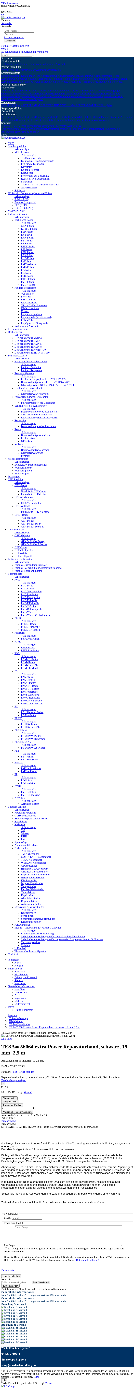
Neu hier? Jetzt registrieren (15, 45)
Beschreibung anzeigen (13, 1080)
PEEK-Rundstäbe (30, 626)
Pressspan (26, 296)
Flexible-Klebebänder (41, 96)
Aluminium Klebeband (26, 845)
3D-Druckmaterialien (12, 117)
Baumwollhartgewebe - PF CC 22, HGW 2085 (45, 382)
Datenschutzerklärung (87, 1260)
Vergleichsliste (10, 1101)
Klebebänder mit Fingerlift (29, 99)
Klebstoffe (84, 117)
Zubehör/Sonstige (17, 806)
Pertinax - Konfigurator (13, 84)
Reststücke (17, 81)
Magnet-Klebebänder (32, 883)
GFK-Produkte (16, 529)
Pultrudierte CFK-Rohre (33, 494)
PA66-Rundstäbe (30, 694)
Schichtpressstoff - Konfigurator (18, 75)
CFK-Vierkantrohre (24, 497)
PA (37, 105)
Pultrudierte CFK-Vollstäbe (35, 511)
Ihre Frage (9, 1245)
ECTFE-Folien (29, 228)
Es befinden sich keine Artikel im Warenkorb (24, 51)
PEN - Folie (27, 320)
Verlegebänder (22, 96)
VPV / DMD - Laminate (34, 305)
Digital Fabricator (23, 1009)
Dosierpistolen (28, 912)
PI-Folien (26, 261)
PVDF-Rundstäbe (30, 795)
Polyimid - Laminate (31, 314)
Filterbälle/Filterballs (25, 812)
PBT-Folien (27, 240)
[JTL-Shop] (7, 1386)
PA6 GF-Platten (29, 685)
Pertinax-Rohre (29, 438)
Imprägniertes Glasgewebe (35, 323)
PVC (4, 105)
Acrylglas (107, 105)
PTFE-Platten (28, 647)
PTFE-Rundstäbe (30, 650)
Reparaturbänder (108, 96)
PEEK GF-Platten (30, 629)
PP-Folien (26, 270)
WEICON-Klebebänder (64, 90)
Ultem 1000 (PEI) (23, 208)
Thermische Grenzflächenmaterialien (74, 120)
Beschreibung (8, 1121)
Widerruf (19, 1001)
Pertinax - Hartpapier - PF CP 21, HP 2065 (43, 379)
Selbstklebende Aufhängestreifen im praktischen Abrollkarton (53, 936)
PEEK (10, 105)
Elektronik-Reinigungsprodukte (39, 117)
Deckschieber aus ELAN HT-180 (32, 352)
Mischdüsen (27, 915)
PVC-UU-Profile (30, 603)
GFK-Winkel (21, 553)
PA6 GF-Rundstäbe (31, 700)
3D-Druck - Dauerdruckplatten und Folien (30, 193)
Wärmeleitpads (43, 69)
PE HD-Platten (29, 724)
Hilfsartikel (62, 128)
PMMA (88, 105)
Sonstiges (6, 123)
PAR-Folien (27, 237)
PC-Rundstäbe (28, 715)
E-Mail (7, 1217)
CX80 (11, 143)
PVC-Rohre (27, 588)
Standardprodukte (17, 146)
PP (93, 105)
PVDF (98, 105)
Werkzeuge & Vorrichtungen (29, 907)
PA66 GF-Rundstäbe (32, 703)
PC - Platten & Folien (32, 712)
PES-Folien (27, 255)
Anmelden (10, 40)
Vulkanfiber (27, 293)
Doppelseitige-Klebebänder (57, 93)
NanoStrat (19, 971)
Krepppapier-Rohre (11, 108)
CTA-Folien (27, 225)
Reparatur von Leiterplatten (35, 178)
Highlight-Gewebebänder (34, 868)
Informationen (15, 968)
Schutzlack (49, 120)
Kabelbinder (106, 128)
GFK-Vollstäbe (22, 535)
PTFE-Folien (28, 279)
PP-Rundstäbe (28, 783)
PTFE (27, 105)
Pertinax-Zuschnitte (31, 367)
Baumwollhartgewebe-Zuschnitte (90, 78)
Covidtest (13, 954)
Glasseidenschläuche (22, 126)
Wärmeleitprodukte (11, 67)
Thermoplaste (8, 102)
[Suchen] (33, 55)
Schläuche (19, 190)
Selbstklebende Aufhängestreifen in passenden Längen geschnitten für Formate (62, 939)
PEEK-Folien (28, 246)
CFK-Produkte (15, 479)
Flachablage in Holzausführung (37, 933)
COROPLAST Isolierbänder (37, 90)
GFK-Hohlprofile (23, 556)
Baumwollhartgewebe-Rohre (36, 435)
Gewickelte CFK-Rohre (33, 491)
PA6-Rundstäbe (29, 691)
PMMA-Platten (29, 771)
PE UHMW (56, 105)
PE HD (46, 105)
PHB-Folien (27, 258)
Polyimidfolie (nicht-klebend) (36, 317)
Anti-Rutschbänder (31, 904)
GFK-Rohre (27, 441)
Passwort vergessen (14, 37)
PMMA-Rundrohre (31, 768)
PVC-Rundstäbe (29, 594)
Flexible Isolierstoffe (30, 64)
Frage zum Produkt (12, 1105)
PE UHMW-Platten (31, 736)
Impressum (20, 998)
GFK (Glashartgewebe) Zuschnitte (72, 75)
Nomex (25, 311)
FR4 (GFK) (20, 205)
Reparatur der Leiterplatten (30, 120)
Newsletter (20, 983)
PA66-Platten (28, 680)
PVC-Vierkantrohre (31, 591)
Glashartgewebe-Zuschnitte (28, 388)
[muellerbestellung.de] (13, 17)
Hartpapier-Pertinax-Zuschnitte (30, 361)
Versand (28, 1092)
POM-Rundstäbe (30, 665)
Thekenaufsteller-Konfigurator (84, 128)
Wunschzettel (9, 1098)
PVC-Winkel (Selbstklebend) (36, 615)
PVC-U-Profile (29, 600)
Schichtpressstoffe (10, 72)
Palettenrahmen (24, 128)
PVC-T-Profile (28, 606)
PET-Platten (27, 756)
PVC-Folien (27, 281)
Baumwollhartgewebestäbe (35, 450)
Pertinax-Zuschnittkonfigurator (30, 565)
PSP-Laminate (28, 299)
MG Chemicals (9, 114)
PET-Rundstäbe (29, 759)
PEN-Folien (27, 252)
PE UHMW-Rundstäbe (33, 739)
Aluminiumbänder (90, 96)
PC (40, 105)
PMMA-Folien (29, 264)
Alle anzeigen (21, 149)
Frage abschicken (11, 1276)
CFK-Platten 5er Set (31, 523)
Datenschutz (20, 992)
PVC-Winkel (28, 612)
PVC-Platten (27, 585)
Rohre (17, 429)
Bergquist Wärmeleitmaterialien (30, 464)
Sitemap (18, 980)
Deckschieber (8, 111)
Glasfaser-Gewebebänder (30, 93)
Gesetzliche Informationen (21, 986)
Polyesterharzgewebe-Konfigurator (39, 417)
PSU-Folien (27, 276)
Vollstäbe (19, 444)
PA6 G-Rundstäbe (30, 697)
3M (23, 830)
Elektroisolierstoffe (11, 61)
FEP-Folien (27, 231)
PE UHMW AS (71, 105)
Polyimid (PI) (21, 199)
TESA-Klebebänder (11, 90)
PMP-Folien (27, 267)
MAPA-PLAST (16, 211)
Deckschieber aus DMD (27, 340)
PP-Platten (26, 780)
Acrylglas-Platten (30, 803)
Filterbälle (6, 126)
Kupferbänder (74, 96)
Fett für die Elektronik (67, 117)
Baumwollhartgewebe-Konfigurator (39, 411)
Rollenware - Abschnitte (54, 64)
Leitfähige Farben (99, 117)
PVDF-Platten (28, 792)
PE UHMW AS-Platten (33, 747)
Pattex (24, 839)
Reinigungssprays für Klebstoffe (50, 126)
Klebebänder (8, 87)
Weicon (25, 833)
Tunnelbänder (59, 96)
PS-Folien (26, 273)
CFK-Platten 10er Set (32, 526)
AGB (17, 995)
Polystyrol (18, 105)
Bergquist (56, 69)
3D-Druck (6, 58)
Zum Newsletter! (41, 1282)
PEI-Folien (26, 249)
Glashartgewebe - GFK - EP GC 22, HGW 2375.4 (47, 385)
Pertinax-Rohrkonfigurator (28, 570)
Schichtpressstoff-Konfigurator (30, 405)
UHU (24, 836)
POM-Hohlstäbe (29, 659)
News (4, 134)
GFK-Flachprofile (23, 550)
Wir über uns (21, 974)
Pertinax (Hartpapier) (25, 202)
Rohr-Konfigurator (44, 75)
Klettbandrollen (103, 93)
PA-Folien (26, 234)
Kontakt (18, 965)
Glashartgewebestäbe (32, 452)
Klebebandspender (30, 921)
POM (33, 105)
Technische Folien (10, 64)
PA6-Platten (27, 677)
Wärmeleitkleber (27, 69)
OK (4, 1380)
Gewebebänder (103, 90)
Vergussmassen (101, 120)
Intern (11, 1007)
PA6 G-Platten (28, 682)
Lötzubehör (114, 117)
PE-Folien (26, 243)
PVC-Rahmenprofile (32, 609)
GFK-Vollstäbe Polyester (34, 544)
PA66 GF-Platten (30, 688)
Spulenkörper (39, 128)
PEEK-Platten (28, 624)
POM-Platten (28, 662)
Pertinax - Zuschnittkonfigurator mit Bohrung (38, 567)
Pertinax (25, 455)
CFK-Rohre (20, 485)
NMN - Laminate (30, 308)
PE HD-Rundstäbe (31, 727)
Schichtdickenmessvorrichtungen (38, 918)
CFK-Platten (21, 514)
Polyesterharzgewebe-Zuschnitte (31, 396)
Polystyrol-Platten (30, 638)
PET (81, 105)
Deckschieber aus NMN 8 (28, 346)
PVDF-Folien (28, 284)
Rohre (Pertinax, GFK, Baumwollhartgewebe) (99, 81)
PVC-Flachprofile (30, 597)
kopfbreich (13, 959)
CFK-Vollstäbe (22, 506)
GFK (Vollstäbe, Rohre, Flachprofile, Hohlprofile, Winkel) (42, 78)
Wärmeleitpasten (10, 69)
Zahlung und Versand (25, 977)
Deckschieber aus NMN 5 (28, 343)
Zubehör (25, 945)
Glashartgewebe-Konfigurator (36, 414)
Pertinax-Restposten (31, 370)
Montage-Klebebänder (83, 93)
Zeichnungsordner (30, 942)
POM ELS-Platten (30, 668)
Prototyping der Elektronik (35, 175)
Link (36, 1376)
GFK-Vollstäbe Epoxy (32, 541)
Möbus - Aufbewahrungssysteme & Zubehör (37, 927)
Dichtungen (14, 476)
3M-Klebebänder (86, 90)
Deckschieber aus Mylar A (28, 337)
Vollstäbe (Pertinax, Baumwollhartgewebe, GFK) (49, 81)
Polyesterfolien (29, 302)
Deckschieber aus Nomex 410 (30, 349)
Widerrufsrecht (22, 1004)
